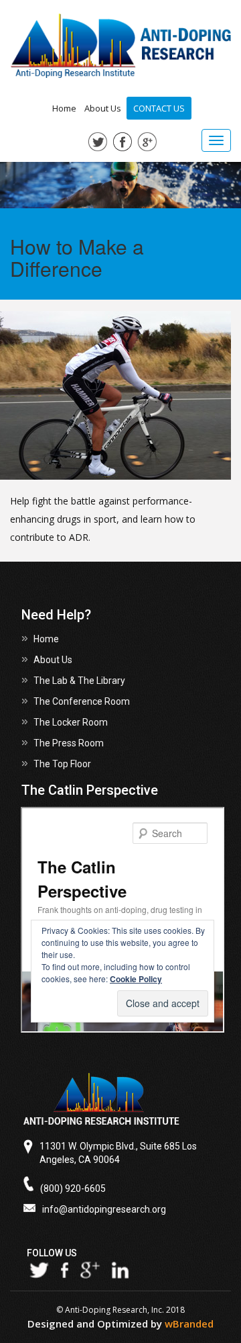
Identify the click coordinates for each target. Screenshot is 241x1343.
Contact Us (159, 108)
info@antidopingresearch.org (104, 1209)
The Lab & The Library (79, 680)
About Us (102, 108)
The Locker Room (70, 722)
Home (64, 108)
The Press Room (68, 743)
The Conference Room (81, 701)
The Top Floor (62, 764)
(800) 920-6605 (73, 1188)
